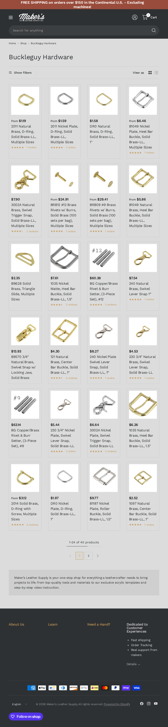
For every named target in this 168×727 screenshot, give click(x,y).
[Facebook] (141, 703)
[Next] (98, 556)
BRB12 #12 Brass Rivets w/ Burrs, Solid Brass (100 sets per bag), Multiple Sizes (63, 215)
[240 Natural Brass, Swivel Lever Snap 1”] (143, 258)
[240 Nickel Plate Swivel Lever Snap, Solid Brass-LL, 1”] (104, 331)
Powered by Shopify (117, 704)
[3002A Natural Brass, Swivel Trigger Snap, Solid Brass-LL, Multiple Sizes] (25, 180)
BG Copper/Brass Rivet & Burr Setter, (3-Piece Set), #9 (25, 438)
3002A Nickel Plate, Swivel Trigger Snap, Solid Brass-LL (102, 438)
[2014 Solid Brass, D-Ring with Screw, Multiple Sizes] (25, 478)
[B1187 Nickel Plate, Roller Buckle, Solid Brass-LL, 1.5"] (104, 478)
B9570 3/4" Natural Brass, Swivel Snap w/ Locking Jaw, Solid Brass (23, 367)
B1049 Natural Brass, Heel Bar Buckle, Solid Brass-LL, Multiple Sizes (141, 215)
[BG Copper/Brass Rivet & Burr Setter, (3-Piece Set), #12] (104, 258)
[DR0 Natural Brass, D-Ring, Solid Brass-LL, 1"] (104, 101)
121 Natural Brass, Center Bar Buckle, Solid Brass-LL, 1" (64, 365)
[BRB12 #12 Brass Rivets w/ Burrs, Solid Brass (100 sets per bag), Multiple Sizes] (65, 180)
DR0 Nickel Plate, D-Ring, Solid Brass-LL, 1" (63, 511)
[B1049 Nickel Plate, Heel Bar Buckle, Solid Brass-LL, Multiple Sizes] (143, 101)
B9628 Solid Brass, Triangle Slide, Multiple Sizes (23, 291)
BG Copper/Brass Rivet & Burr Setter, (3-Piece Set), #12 (103, 291)
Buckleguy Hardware (43, 43)
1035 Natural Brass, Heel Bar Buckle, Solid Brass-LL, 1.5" (141, 438)
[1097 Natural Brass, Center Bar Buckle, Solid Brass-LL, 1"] (143, 478)
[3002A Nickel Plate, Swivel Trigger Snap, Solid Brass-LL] (104, 405)
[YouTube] (155, 703)
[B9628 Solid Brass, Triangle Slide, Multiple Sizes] (25, 258)
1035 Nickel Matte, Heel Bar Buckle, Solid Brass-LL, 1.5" (63, 291)
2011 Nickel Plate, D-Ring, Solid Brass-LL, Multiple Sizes (64, 134)
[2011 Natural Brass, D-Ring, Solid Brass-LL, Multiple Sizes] (25, 101)
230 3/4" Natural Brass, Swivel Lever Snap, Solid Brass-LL (142, 365)
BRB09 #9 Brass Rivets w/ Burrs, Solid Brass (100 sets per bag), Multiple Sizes (103, 215)
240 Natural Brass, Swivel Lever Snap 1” (140, 288)
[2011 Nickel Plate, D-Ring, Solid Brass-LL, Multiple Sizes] (65, 101)
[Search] (153, 30)
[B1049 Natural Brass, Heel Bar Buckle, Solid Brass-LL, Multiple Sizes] (143, 180)
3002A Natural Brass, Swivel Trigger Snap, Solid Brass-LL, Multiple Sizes (23, 215)
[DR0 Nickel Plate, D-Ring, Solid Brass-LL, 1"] (65, 478)
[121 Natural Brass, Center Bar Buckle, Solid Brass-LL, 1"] (65, 331)
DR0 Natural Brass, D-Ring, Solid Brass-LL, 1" (102, 134)
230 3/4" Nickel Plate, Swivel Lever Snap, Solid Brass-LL (63, 438)
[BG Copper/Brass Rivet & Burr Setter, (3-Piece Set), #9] (25, 405)
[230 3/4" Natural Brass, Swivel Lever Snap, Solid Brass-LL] (143, 331)
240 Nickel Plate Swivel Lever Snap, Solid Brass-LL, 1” (103, 365)
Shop (23, 43)
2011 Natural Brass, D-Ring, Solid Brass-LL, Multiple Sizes (23, 134)
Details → (133, 664)
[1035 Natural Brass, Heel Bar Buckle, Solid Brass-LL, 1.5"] (143, 405)
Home (12, 43)
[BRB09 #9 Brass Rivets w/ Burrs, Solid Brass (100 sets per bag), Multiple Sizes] (104, 180)
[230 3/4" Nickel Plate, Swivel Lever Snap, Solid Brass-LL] (65, 405)
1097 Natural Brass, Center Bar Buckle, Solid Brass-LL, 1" (143, 511)
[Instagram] (148, 703)
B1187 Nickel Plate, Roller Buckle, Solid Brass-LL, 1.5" (101, 511)
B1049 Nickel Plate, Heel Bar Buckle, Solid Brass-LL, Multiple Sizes (141, 136)
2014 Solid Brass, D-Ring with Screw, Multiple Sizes (24, 511)
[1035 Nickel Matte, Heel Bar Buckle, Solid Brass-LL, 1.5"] (65, 258)
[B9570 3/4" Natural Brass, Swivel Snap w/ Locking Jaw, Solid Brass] (25, 331)
